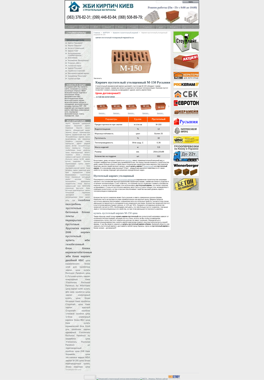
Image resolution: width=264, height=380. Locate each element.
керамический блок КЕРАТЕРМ (78, 186)
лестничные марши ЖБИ (78, 357)
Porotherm (69, 141)
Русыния (87, 161)
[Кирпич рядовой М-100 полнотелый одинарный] (116, 111)
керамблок (86, 139)
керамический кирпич (73, 157)
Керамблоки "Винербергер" (78, 60)
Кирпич (108, 27)
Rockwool (69, 159)
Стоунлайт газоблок (78, 310)
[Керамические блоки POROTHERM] (186, 169)
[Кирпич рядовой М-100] (186, 62)
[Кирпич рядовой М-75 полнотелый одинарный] (102, 111)
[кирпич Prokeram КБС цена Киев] (186, 85)
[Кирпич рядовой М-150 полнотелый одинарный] (145, 111)
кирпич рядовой (83, 143)
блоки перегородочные (74, 152)
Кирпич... (102, 113)
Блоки (120, 27)
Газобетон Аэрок (74, 66)
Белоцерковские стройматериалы (74, 54)
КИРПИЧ (106, 33)
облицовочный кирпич (81, 130)
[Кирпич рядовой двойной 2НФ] (160, 111)
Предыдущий (94, 106)
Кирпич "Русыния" (75, 68)
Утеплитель (147, 27)
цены (161, 27)
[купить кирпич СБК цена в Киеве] (186, 94)
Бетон (84, 27)
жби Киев (72, 256)
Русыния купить (75, 276)
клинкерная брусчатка (74, 188)
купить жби (78, 240)
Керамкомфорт (71, 163)
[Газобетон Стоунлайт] (186, 42)
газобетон (86, 150)
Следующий (169, 106)
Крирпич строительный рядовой (125, 33)
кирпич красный (78, 307)
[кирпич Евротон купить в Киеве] (186, 103)
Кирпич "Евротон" (75, 46)
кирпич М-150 (71, 146)
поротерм (79, 141)
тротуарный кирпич (78, 195)
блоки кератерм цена (78, 367)
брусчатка (72, 228)
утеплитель (86, 157)
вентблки (78, 179)
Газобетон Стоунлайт (76, 71)
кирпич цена (73, 270)
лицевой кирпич (72, 132)
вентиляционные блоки (74, 197)
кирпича (128, 160)
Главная (71, 27)
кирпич (68, 123)
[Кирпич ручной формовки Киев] (186, 131)
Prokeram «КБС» (74, 63)
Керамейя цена (78, 354)
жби (79, 139)
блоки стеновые (83, 155)
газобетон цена (82, 292)
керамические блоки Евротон (78, 183)
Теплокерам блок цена (73, 369)
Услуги (132, 27)
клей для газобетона (78, 267)
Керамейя (76, 123)
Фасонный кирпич (82, 126)
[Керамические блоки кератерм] (186, 75)
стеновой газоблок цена (78, 313)
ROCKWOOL (73, 58)
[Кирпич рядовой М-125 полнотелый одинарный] (131, 111)
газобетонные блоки (73, 150)
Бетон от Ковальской (76, 48)
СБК (88, 134)
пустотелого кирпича (126, 180)
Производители (75, 40)
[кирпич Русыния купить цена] (186, 121)
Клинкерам (69, 128)
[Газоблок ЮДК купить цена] (186, 140)
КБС (81, 260)
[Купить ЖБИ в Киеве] (186, 184)
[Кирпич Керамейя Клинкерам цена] (186, 112)
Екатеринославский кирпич (78, 73)
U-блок (69, 317)
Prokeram (86, 148)
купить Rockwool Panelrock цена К (77, 273)
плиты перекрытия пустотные (73, 220)
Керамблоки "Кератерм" (77, 76)
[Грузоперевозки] (186, 153)
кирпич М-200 (79, 159)
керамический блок (79, 134)
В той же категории (105, 97)
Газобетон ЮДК (74, 79)
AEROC (87, 152)
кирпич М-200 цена (75, 360)
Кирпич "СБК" (73, 51)
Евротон (79, 128)
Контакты (174, 27)
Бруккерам (86, 192)
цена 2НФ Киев (82, 351)
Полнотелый (148, 166)
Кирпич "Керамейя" (75, 43)
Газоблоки (69, 155)
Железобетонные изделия (75, 137)
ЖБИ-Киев (85, 285)
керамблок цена (78, 339)
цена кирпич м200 (74, 289)
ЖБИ (95, 27)
